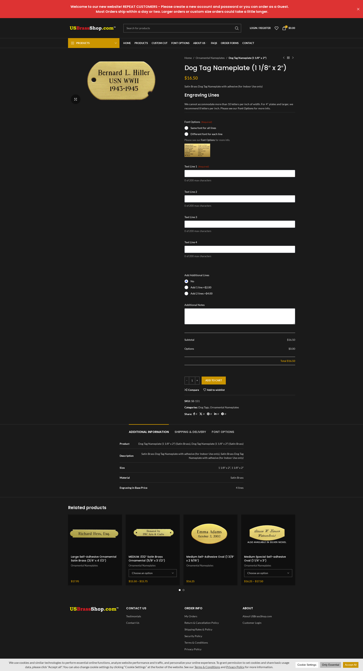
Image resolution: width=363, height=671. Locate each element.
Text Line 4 (190, 242)
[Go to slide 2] (183, 590)
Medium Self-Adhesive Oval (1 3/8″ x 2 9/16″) (210, 558)
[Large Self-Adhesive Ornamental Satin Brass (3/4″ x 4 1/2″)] (95, 534)
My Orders (190, 616)
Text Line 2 (190, 191)
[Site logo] (93, 27)
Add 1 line (201, 287)
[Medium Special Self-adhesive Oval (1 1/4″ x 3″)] (268, 534)
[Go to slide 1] (180, 590)
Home (188, 57)
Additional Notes (194, 304)
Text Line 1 (196, 166)
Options (189, 348)
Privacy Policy (192, 649)
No (192, 281)
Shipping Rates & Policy (198, 629)
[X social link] (202, 414)
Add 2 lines (201, 293)
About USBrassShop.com (257, 616)
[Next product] (293, 58)
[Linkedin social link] (216, 414)
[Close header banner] (358, 9)
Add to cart (213, 380)
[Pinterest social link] (209, 414)
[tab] (149, 430)
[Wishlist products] (276, 28)
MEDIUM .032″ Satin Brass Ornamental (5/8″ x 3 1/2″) (147, 558)
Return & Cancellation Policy (201, 622)
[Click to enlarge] (75, 99)
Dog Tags (203, 407)
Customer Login (252, 622)
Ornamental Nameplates (210, 57)
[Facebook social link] (195, 414)
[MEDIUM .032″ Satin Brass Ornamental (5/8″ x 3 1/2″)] (153, 534)
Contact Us (132, 622)
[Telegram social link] (224, 414)
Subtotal (189, 339)
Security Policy (193, 636)
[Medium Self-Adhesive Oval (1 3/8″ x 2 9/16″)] (210, 534)
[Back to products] (288, 58)
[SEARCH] (236, 28)
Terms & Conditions (196, 642)
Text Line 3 (190, 217)
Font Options (245, 108)
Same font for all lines (203, 128)
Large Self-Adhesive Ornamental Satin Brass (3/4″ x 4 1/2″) (93, 558)
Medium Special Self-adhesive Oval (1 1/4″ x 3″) (265, 558)
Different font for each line (206, 134)
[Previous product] (283, 58)
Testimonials (133, 616)
